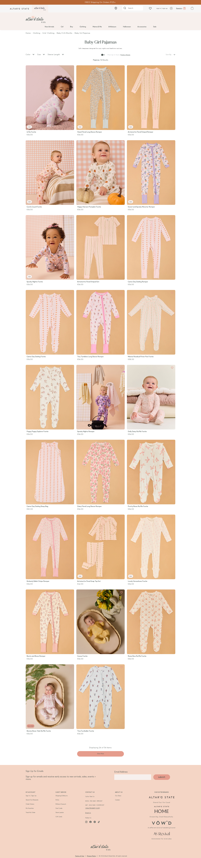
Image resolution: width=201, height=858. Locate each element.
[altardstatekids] (40, 8)
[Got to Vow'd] (161, 822)
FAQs (57, 800)
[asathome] (162, 809)
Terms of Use (79, 856)
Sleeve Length (54, 55)
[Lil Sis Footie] (50, 97)
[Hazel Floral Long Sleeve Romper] (100, 97)
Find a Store (125, 55)
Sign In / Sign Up (31, 796)
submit (161, 777)
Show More (100, 753)
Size (39, 55)
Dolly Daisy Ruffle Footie (137, 431)
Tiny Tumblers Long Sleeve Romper (90, 357)
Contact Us (90, 792)
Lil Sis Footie (31, 132)
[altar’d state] (19, 8)
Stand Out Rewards (32, 800)
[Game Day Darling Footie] (50, 322)
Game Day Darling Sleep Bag (37, 506)
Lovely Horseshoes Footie (137, 581)
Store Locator (59, 812)
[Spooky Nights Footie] (50, 247)
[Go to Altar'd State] (162, 797)
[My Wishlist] (150, 8)
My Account (30, 792)
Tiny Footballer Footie (85, 731)
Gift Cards (58, 816)
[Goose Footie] (100, 621)
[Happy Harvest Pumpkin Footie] (100, 172)
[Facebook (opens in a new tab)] (90, 822)
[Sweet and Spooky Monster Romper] (151, 172)
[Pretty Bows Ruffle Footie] (151, 472)
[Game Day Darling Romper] (151, 247)
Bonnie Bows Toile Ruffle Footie (39, 731)
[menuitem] (49, 26)
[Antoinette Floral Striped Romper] (151, 97)
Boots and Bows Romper (36, 656)
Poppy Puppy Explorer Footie (37, 431)
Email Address (121, 772)
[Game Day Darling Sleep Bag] (50, 472)
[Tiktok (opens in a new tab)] (98, 822)
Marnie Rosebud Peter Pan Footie (141, 357)
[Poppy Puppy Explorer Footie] (50, 397)
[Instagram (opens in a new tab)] (86, 822)
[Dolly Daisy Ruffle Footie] (151, 397)
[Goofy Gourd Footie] (50, 172)
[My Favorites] (71, 68)
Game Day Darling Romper (138, 282)
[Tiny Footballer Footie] (100, 696)
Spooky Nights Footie (35, 282)
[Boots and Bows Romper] (50, 621)
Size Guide (58, 808)
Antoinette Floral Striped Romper (140, 132)
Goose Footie (82, 656)
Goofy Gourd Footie (34, 207)
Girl (62, 27)
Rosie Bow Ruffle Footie (137, 656)
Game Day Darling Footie (36, 357)
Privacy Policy (91, 856)
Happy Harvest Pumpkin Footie (89, 207)
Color (28, 55)
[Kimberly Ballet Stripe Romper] (50, 547)
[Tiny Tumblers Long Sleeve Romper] (100, 322)
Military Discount (60, 804)
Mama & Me (97, 27)
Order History (30, 804)
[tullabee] (100, 19)
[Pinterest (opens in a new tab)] (94, 822)
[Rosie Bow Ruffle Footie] (151, 621)
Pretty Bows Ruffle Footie (138, 506)
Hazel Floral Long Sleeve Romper (89, 132)
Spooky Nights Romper (85, 431)
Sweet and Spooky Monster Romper (141, 207)
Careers (117, 800)
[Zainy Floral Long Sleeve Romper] (100, 472)
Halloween (127, 27)
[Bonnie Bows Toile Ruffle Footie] (50, 696)
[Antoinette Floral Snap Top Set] (100, 547)
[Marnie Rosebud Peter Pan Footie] (151, 322)
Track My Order (30, 812)
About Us (118, 792)
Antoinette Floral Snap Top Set (89, 581)
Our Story (118, 796)
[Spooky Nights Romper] (100, 397)
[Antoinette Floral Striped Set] (100, 247)
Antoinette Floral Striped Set (88, 282)
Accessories (141, 27)
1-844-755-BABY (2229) (92, 808)
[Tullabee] (100, 846)
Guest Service (60, 792)
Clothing (83, 27)
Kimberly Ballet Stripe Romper (38, 581)
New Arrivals (49, 27)
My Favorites (30, 808)
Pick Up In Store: (114, 55)
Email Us (88, 813)
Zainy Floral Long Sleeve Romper (89, 506)
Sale (154, 27)
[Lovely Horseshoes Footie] (151, 547)
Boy (71, 27)
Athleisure (112, 27)
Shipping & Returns (61, 796)
